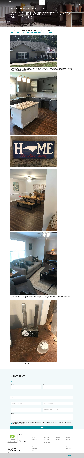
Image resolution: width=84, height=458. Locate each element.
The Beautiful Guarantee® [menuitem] (57, 444)
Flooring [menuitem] (33, 437)
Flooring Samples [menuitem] (47, 439)
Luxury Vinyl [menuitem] (34, 439)
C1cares (21, 8)
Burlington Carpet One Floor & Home (54, 363)
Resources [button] (12, 4)
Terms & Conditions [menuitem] (69, 446)
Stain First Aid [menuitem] (57, 439)
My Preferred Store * (46, 407)
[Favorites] (78, 4)
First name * (12, 384)
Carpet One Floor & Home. (14, 452)
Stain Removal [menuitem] (57, 437)
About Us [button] (19, 4)
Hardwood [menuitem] (34, 441)
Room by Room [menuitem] (69, 441)
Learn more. (15, 456)
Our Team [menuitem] (68, 437)
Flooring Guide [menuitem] (57, 441)
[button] (76, 4)
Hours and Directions (58, 4)
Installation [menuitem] (57, 447)
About (17, 8)
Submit (42, 427)
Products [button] (6, 4)
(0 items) (79, 4)
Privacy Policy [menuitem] (68, 448)
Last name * (45, 384)
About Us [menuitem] (68, 439)
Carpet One (12, 8)
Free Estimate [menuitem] (34, 448)
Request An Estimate (69, 4)
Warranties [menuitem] (57, 445)
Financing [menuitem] (34, 450)
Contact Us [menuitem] (68, 444)
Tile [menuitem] (33, 446)
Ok (69, 455)
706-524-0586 (18, 1)
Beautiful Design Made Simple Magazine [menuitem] (48, 442)
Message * (12, 413)
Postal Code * (12, 407)
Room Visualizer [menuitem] (46, 437)
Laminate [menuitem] (34, 444)
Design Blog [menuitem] (46, 444)
